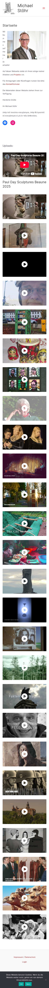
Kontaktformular (12, 84)
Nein (28, 984)
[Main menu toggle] (44, 8)
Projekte (17, 75)
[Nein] (45, 979)
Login (24, 962)
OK (21, 984)
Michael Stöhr (25, 8)
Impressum (18, 957)
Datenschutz (30, 957)
